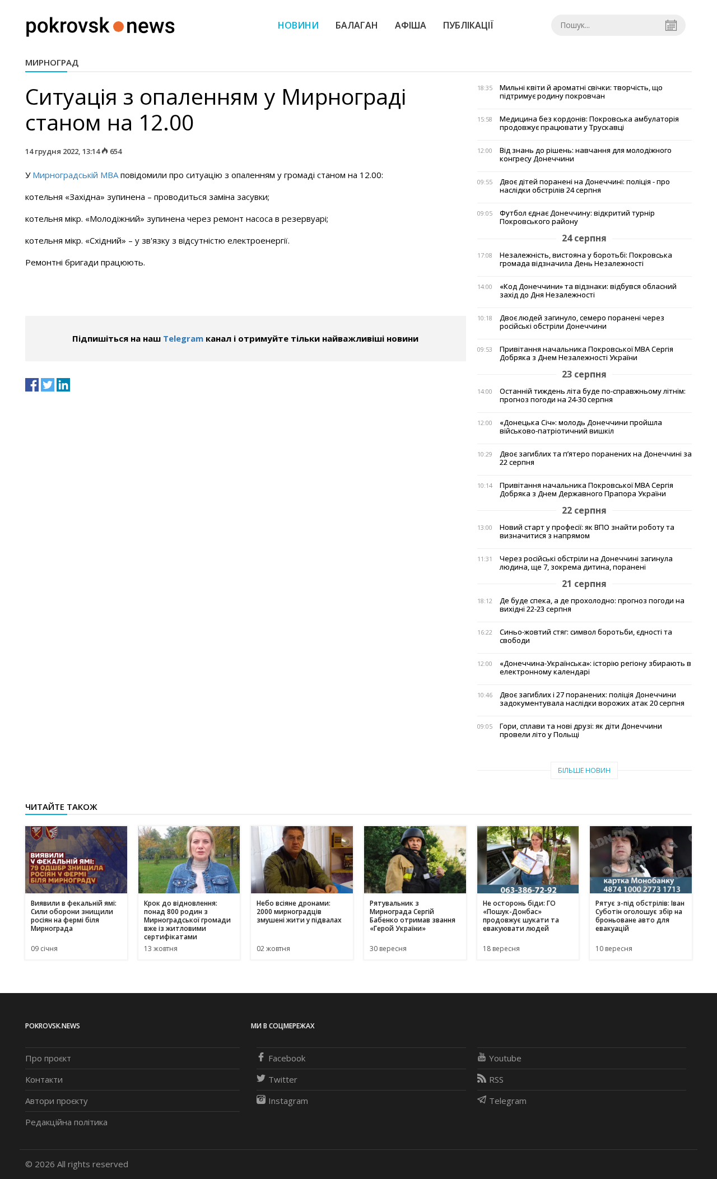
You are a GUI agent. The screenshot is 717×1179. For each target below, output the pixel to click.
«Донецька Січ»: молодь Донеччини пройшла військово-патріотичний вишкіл (581, 426)
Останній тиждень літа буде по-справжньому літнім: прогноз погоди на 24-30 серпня (593, 395)
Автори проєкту (56, 1100)
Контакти (44, 1079)
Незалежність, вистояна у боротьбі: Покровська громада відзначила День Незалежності (586, 259)
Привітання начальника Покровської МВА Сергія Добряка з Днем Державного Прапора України (586, 489)
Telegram (183, 338)
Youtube (505, 1058)
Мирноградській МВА (76, 174)
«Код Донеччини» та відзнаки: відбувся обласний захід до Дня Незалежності (588, 290)
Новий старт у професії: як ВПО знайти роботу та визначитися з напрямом (587, 531)
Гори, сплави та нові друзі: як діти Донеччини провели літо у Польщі (581, 730)
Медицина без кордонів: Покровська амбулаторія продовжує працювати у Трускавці (589, 123)
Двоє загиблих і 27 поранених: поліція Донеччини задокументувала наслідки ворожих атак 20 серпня (592, 699)
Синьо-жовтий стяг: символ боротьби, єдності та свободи (586, 636)
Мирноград (51, 62)
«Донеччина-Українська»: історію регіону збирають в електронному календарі (595, 667)
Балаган (357, 25)
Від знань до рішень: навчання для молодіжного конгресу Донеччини (586, 154)
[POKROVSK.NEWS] (100, 24)
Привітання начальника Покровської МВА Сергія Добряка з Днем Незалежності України (586, 353)
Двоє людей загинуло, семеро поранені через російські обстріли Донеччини (582, 322)
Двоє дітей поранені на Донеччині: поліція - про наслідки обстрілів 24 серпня (585, 186)
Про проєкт (48, 1058)
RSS (496, 1079)
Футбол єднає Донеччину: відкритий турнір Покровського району (577, 217)
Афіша (410, 25)
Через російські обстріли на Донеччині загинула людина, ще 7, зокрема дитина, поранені (586, 562)
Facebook (286, 1058)
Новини (298, 25)
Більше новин (584, 770)
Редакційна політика (66, 1121)
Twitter (282, 1079)
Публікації (468, 25)
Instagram (288, 1100)
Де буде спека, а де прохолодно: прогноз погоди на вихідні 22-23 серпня (592, 605)
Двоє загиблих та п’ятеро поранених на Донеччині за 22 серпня (596, 458)
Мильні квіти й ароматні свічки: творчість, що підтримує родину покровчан (581, 91)
